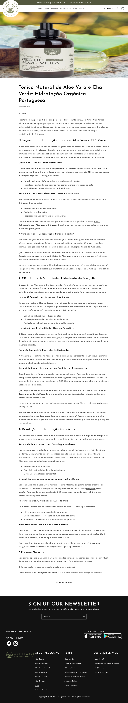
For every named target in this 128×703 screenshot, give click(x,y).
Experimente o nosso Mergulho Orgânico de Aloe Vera (45, 256)
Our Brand (39, 659)
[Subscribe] (83, 616)
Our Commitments (43, 668)
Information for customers (46, 690)
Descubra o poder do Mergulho (34, 394)
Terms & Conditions (72, 664)
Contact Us (69, 659)
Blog (37, 686)
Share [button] (24, 113)
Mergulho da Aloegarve (95, 435)
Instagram (42, 572)
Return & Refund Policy (74, 677)
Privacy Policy (70, 668)
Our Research (41, 677)
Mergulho (91, 488)
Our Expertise (41, 672)
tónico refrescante (78, 153)
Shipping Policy (70, 681)
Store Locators (71, 686)
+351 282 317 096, (101, 672)
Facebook (54, 572)
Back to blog (65, 582)
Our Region (40, 681)
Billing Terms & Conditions (75, 672)
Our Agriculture (42, 664)
